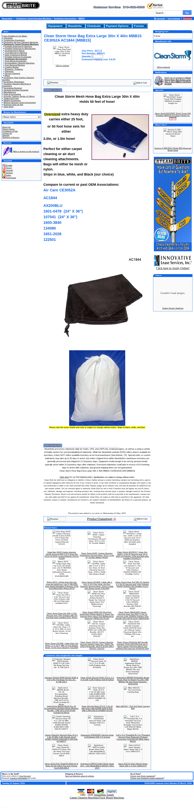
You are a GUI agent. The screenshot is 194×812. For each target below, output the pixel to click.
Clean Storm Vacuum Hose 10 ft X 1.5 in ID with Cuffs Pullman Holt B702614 (97, 679)
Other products (163, 67)
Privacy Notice (8, 129)
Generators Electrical (13, 88)
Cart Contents (174, 18)
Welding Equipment (12, 100)
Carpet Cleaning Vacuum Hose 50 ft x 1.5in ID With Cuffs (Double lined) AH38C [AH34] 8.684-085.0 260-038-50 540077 (61, 738)
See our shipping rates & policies (79, 776)
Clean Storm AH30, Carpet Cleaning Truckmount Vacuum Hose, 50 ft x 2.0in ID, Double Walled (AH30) (97, 555)
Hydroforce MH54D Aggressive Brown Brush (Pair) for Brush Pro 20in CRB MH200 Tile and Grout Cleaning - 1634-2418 (133, 681)
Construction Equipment (14, 40)
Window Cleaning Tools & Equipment (20, 102)
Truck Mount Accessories (15, 61)
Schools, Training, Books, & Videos (19, 96)
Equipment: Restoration (14, 82)
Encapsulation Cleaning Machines (19, 63)
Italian (8, 175)
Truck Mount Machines (111, 797)
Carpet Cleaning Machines (84, 797)
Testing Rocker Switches (172, 308)
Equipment (55, 25)
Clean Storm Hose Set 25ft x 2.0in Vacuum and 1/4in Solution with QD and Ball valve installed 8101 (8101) (61, 615)
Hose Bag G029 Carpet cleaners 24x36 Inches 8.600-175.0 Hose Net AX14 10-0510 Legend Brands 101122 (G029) (62, 555)
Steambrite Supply (104, 794)
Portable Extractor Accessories (18, 57)
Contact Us (7, 133)
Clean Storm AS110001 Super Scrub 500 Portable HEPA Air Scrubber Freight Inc (173, 114)
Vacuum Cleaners (12, 73)
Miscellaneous (10, 92)
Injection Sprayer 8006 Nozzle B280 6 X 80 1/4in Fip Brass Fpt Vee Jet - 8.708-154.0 (61, 680)
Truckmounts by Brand (14, 50)
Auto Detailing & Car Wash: (15, 36)
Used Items (8, 107)
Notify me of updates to (177, 81)
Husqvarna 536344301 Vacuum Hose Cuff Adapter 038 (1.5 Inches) (97, 736)
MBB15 (81, 18)
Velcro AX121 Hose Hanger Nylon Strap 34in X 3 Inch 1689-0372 (133, 765)
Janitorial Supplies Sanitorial (16, 90)
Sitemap (5, 135)
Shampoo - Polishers (14, 69)
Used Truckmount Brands (16, 55)
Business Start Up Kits (13, 105)
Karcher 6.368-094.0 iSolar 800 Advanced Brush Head (172, 149)
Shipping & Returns (10, 137)
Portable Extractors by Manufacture (20, 48)
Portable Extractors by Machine (18, 46)
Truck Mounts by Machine (16, 53)
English (8, 165)
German (9, 173)
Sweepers (9, 71)
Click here (64, 477)
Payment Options (117, 25)
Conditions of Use (10, 131)
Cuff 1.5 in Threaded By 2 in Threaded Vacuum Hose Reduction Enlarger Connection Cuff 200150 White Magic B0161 (133, 738)
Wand (7, 75)
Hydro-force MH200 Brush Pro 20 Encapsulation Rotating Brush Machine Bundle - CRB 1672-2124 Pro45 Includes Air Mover (61, 709)
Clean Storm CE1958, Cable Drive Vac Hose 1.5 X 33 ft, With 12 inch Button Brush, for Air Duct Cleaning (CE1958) (61, 645)
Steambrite (75, 25)
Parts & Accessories (12, 94)
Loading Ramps (12, 67)
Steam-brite (7, 18)
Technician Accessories (65, 18)
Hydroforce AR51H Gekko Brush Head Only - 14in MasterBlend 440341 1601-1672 (97, 766)
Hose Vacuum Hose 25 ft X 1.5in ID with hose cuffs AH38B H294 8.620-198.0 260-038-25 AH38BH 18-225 (97, 708)
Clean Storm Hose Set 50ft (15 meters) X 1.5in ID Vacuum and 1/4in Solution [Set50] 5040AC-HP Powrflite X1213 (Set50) (132, 585)
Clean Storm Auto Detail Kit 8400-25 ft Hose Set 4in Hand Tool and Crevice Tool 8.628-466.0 (61, 766)
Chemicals (94, 25)
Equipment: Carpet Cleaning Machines (34, 18)
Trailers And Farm (11, 98)
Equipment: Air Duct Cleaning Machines (21, 42)
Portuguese (10, 178)
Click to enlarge (62, 66)
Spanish (9, 170)
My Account (159, 18)
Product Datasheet (99, 519)
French (8, 168)
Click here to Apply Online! (172, 268)
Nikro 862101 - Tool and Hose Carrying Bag (133, 707)
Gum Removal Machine (15, 65)
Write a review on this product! (26, 151)
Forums (139, 25)
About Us (6, 127)
